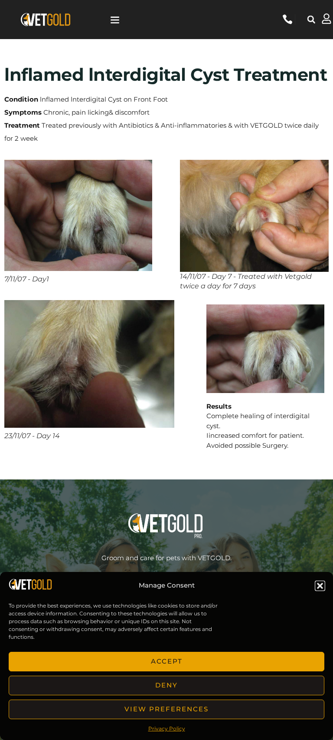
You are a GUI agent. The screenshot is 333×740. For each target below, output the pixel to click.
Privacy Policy (166, 728)
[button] (320, 585)
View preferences (166, 709)
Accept (167, 661)
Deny (166, 685)
